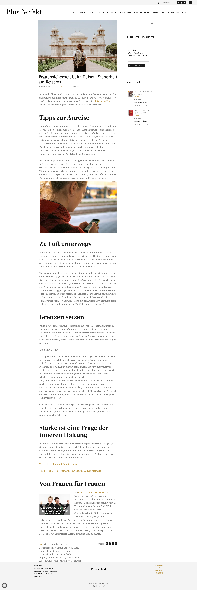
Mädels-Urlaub (58, 557)
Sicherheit (76, 560)
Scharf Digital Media (96, 583)
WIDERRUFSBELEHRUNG (43, 574)
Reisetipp (53, 560)
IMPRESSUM (38, 576)
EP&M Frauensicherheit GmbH (93, 492)
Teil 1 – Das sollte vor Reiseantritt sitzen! (59, 464)
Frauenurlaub (64, 554)
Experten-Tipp (71, 547)
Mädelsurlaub (73, 557)
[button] (78, 207)
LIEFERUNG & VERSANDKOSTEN (45, 571)
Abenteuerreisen (52, 544)
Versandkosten (142, 102)
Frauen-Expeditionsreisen (52, 551)
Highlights (44, 557)
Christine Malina (73, 86)
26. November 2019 (44, 86)
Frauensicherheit (47, 554)
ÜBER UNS (38, 566)
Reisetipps (65, 560)
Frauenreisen (72, 551)
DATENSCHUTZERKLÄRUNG (44, 569)
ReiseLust (62, 86)
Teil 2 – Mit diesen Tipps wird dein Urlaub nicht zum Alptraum (70, 470)
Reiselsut (43, 560)
